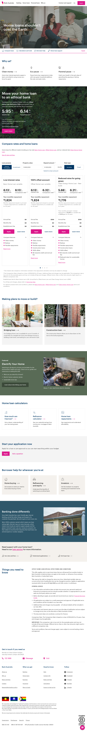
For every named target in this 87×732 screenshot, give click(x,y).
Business (25, 679)
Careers (4, 683)
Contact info (47, 675)
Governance (5, 720)
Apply (6, 454)
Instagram (70, 672)
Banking (25, 672)
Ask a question (17, 454)
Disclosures (14, 720)
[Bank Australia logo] (8, 3)
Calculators (47, 683)
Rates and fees (48, 679)
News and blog (6, 679)
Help (45, 672)
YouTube (69, 683)
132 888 (8, 658)
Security (21, 720)
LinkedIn (69, 687)
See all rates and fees (8, 155)
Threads (69, 679)
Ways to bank (26, 687)
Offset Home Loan (51, 150)
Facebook (69, 675)
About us (4, 672)
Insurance (25, 683)
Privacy (28, 720)
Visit (47, 658)
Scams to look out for (49, 687)
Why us (4, 675)
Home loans (26, 675)
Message (29, 658)
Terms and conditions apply (10, 126)
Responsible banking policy (9, 687)
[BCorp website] (81, 720)
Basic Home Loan (39, 150)
